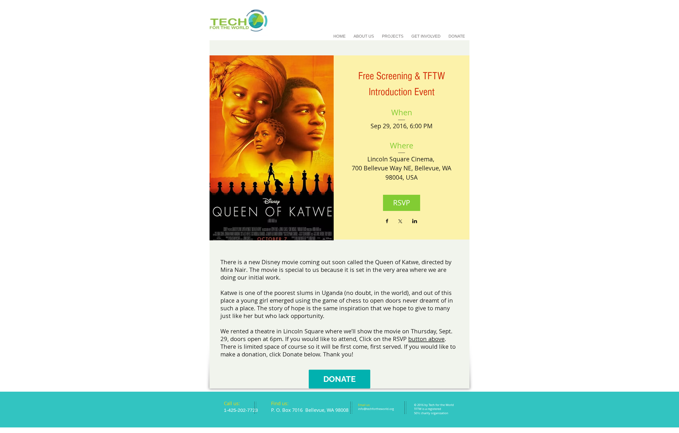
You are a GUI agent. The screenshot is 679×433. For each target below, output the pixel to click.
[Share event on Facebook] (387, 221)
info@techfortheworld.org (376, 409)
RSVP (401, 202)
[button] (339, 379)
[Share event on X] (400, 221)
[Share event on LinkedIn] (414, 221)
